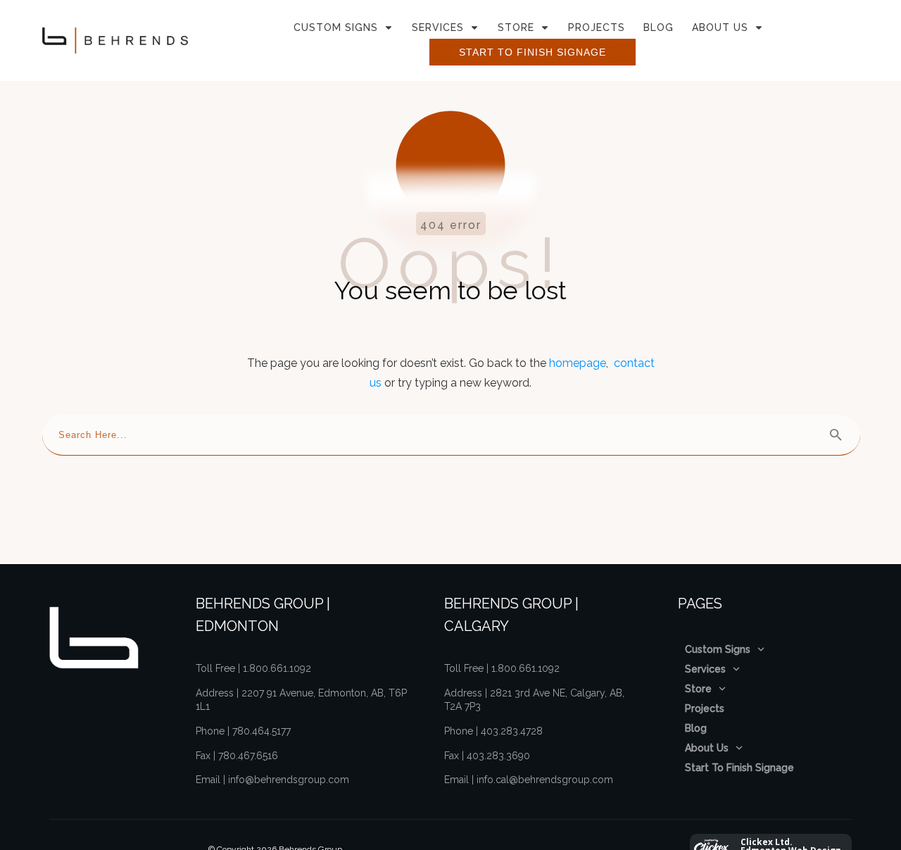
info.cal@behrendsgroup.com (545, 779)
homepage (577, 363)
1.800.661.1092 (277, 668)
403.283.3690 (498, 755)
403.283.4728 (512, 731)
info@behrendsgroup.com (288, 779)
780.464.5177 (261, 731)
